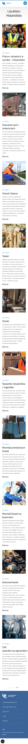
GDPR (3, 729)
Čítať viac (5, 88)
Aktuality (6, 711)
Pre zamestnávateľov (10, 707)
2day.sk (4, 734)
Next (17, 687)
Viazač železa (10, 193)
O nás (4, 716)
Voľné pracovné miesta (10, 702)
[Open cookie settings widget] (3, 741)
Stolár (5, 320)
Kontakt (5, 721)
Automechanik (10, 582)
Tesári (5, 256)
